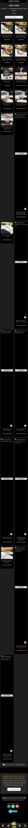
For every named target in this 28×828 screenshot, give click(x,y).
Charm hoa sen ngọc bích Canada (7, 81)
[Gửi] (25, 798)
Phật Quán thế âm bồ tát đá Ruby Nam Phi (7, 429)
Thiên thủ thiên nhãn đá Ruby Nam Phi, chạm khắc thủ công (7, 128)
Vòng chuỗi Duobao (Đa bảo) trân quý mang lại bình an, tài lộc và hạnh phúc (21, 36)
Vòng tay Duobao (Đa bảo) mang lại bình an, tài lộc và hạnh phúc (7, 36)
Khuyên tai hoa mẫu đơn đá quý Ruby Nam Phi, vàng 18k (7, 561)
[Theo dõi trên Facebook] (9, 806)
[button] (0, 1)
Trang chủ (4, 8)
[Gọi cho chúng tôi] (13, 806)
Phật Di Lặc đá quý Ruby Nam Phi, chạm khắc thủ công (21, 647)
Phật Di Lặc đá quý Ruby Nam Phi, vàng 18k (7, 538)
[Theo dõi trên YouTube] (17, 806)
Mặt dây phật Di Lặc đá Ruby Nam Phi (7, 104)
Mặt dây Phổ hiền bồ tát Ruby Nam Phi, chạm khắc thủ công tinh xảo (21, 213)
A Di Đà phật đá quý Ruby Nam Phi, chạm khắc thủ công (21, 538)
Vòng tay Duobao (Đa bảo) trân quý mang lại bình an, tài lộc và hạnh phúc (21, 59)
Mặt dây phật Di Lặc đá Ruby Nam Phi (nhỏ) (21, 104)
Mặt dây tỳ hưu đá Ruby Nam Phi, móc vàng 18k (21, 321)
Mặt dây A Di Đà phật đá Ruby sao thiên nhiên (21, 81)
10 (16, 764)
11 (19, 764)
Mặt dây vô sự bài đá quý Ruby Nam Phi (21, 429)
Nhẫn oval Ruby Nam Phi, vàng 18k (7, 236)
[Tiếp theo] (24, 765)
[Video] (25, 77)
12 (21, 764)
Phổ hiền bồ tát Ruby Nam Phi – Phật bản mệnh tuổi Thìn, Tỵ (7, 755)
